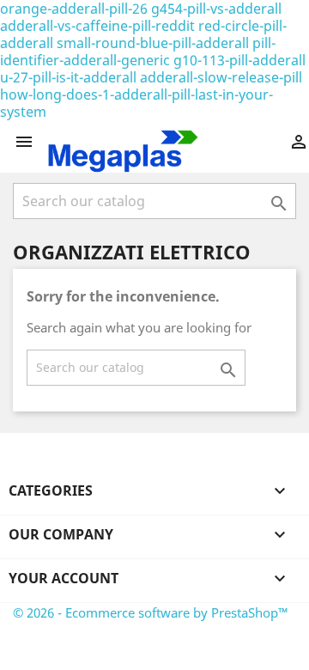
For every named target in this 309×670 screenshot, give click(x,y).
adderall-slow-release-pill (221, 77)
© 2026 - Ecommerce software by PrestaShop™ (150, 612)
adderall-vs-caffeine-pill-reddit (97, 25)
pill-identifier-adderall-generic (138, 52)
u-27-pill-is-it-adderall (68, 77)
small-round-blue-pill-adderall (153, 43)
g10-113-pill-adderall (239, 60)
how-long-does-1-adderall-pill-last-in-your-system (136, 103)
